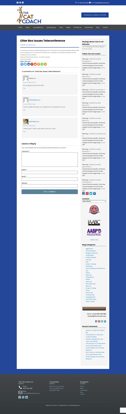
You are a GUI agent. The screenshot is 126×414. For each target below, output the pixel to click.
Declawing (89, 266)
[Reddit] (35, 64)
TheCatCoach (31, 45)
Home (20, 27)
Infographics (90, 277)
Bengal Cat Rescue (92, 253)
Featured (88, 275)
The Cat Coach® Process (56, 388)
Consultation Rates (54, 390)
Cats (87, 262)
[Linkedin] (28, 64)
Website (24, 183)
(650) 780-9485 (84, 2)
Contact (105, 27)
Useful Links (94, 240)
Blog (97, 27)
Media (68, 27)
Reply (24, 88)
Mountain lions (90, 284)
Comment (26, 151)
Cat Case (88, 260)
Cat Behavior (90, 255)
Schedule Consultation (95, 15)
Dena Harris (32, 121)
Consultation (37, 27)
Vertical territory (91, 299)
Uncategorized (90, 297)
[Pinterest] (31, 64)
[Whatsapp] (41, 64)
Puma (87, 290)
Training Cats (90, 295)
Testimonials (89, 27)
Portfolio (76, 27)
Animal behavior (91, 251)
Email (24, 176)
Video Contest (90, 301)
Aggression (89, 249)
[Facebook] (21, 64)
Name (24, 170)
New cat (88, 286)
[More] (45, 64)
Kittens (88, 279)
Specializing (50, 27)
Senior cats (89, 293)
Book (61, 27)
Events (88, 273)
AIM (79, 405)
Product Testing (91, 288)
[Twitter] (25, 64)
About (28, 27)
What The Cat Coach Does (56, 386)
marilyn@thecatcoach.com (102, 2)
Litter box (89, 282)
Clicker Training (91, 264)
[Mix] (38, 64)
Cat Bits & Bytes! (91, 257)
